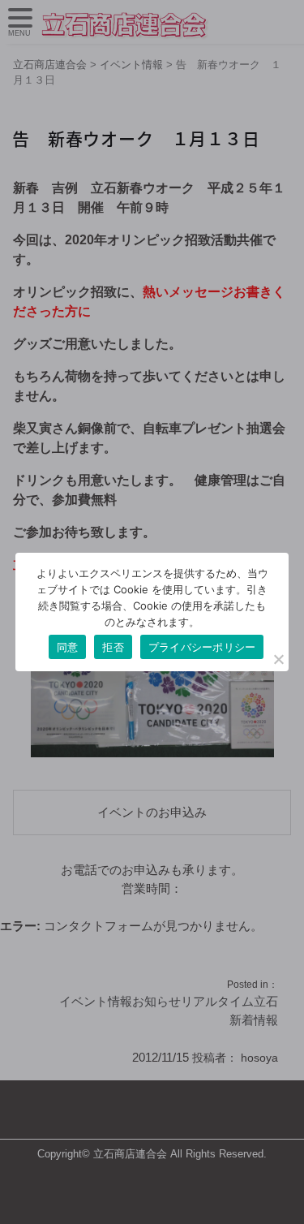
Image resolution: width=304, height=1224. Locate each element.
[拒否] (278, 659)
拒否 (113, 646)
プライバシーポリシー (202, 646)
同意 (68, 646)
